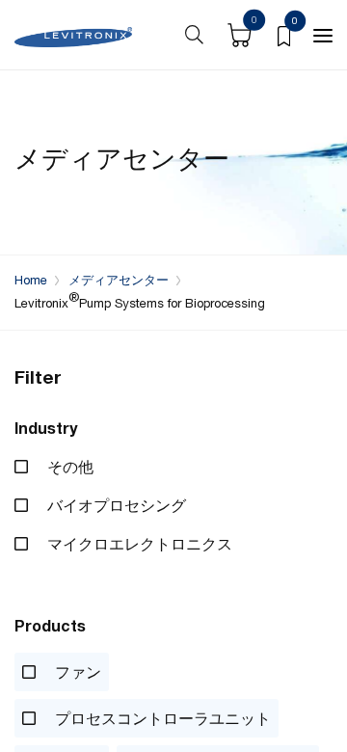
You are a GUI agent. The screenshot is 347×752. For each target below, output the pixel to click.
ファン (76, 672)
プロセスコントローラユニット (161, 718)
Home (30, 280)
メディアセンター (118, 280)
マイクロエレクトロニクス (137, 543)
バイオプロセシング (114, 505)
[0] (284, 34)
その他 (68, 466)
